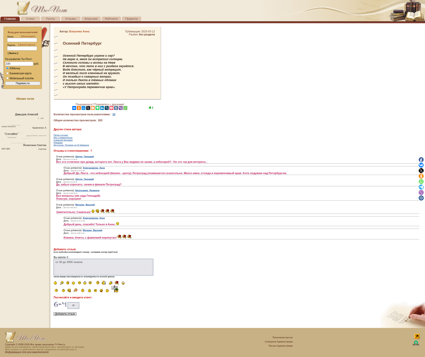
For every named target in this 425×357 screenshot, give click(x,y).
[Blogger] (93, 108)
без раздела (147, 34)
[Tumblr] (116, 108)
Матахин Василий (85, 205)
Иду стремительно (63, 137)
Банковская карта (21, 73)
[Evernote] (97, 108)
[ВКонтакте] (74, 108)
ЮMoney (15, 68)
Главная (10, 18)
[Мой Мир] (83, 108)
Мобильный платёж (22, 78)
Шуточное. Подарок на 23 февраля (71, 145)
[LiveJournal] (107, 108)
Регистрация (28, 36)
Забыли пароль (26, 45)
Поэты (50, 18)
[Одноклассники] (79, 108)
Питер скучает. (61, 135)
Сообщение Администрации (279, 341)
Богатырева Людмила (87, 190)
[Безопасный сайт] (416, 345)
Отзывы (70, 18)
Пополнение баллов (283, 337)
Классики (91, 18)
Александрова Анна (94, 168)
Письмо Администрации (281, 346)
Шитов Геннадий (84, 156)
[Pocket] (111, 108)
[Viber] (121, 108)
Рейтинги (111, 18)
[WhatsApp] (125, 108)
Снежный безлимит (63, 140)
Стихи (30, 18)
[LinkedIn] (102, 108)
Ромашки (58, 142)
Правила (131, 18)
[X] (88, 108)
